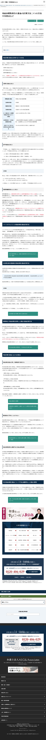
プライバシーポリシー (23, 728)
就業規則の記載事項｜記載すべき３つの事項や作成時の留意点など (22, 407)
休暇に (5, 591)
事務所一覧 (3, 680)
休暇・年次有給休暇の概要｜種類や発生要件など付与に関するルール (22, 499)
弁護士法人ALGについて (6, 696)
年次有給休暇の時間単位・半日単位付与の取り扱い (20, 347)
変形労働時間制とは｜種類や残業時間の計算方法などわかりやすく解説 (22, 254)
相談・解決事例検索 (5, 700)
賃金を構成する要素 (13, 401)
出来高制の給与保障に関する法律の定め (18, 313)
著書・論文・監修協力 (5, 684)
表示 (8, 50)
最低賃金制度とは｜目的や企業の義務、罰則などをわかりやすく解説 (22, 438)
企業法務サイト (4, 720)
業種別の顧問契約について (6, 708)
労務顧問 (16, 577)
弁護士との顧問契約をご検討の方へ (8, 704)
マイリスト (41, 20)
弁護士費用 (28, 577)
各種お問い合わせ (4, 692)
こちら (36, 582)
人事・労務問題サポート (6, 712)
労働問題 (22, 577)
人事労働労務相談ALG (9, 2)
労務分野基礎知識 (4, 716)
